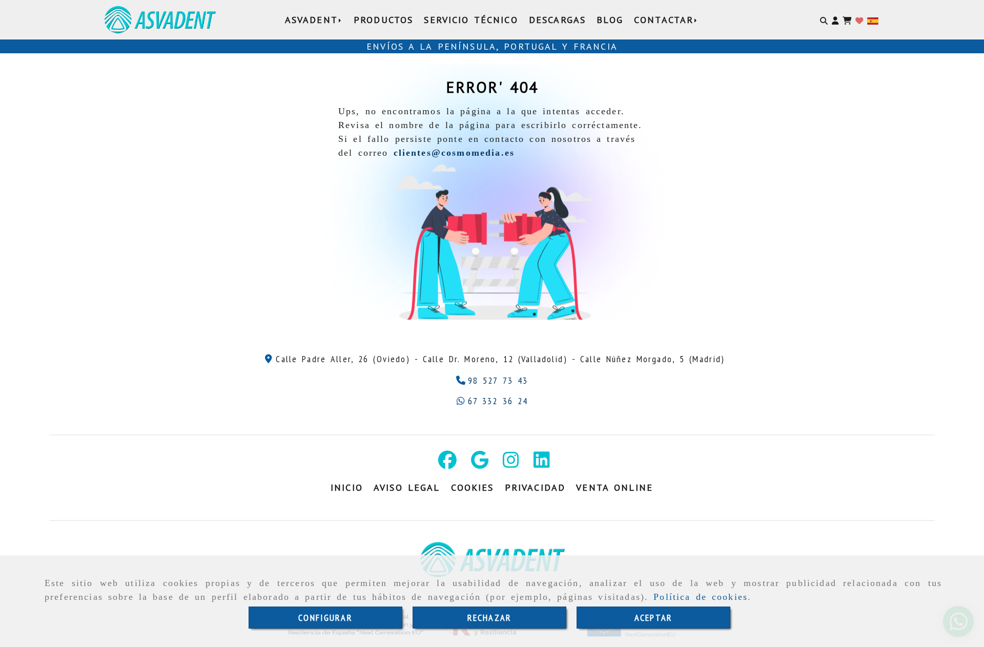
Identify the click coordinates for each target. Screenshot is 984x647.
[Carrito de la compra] (846, 19)
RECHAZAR (489, 617)
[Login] (859, 19)
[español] (872, 20)
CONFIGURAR (325, 617)
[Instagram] (511, 463)
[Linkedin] (541, 463)
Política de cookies (700, 597)
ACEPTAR (653, 617)
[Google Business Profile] (480, 463)
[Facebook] (447, 463)
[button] (835, 19)
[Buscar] (824, 19)
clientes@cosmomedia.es (454, 153)
